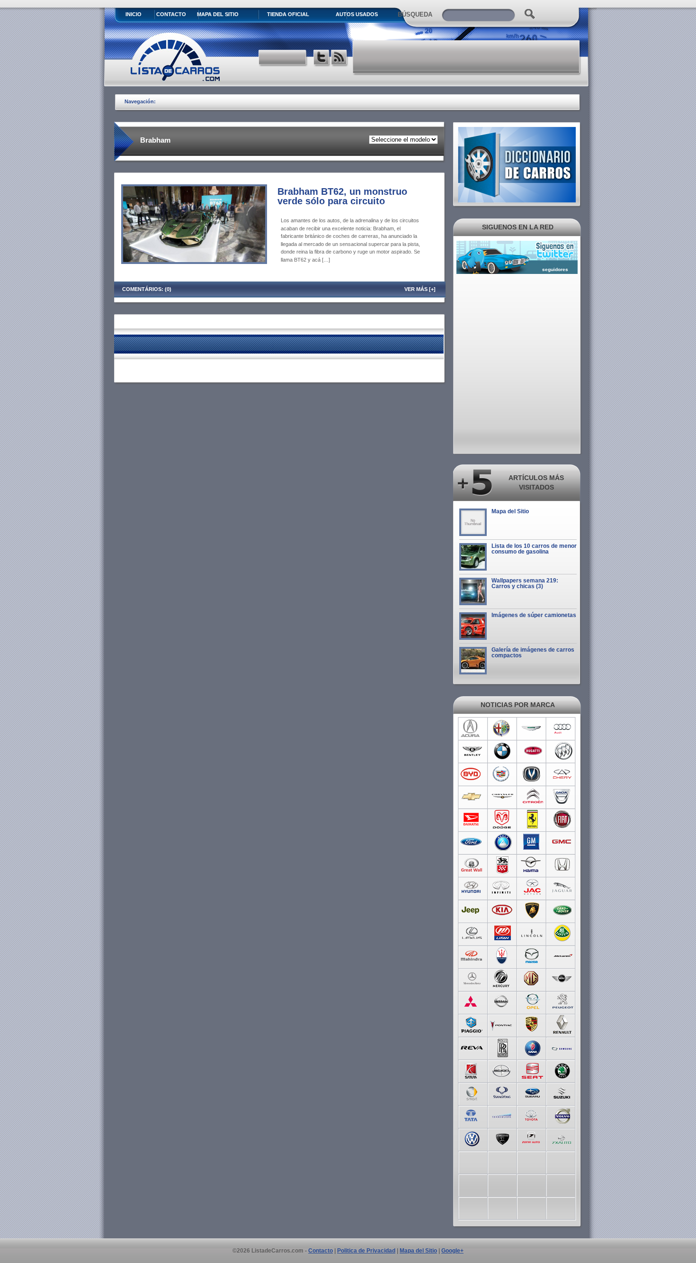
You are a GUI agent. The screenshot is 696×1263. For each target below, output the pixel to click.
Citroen (532, 796)
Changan (532, 774)
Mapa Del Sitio (218, 14)
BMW (502, 751)
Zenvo (502, 1138)
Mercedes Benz (472, 978)
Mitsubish (472, 1001)
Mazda (532, 956)
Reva (472, 1047)
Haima (532, 865)
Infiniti (502, 887)
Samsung (563, 1047)
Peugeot (563, 1001)
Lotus (563, 933)
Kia (502, 910)
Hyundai (472, 887)
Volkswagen (472, 1138)
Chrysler (502, 796)
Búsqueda (415, 14)
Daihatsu (472, 819)
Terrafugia (502, 1115)
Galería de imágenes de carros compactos (532, 652)
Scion (502, 1069)
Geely (502, 842)
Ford (472, 842)
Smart (472, 1092)
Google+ (452, 1250)
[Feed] (339, 58)
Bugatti (532, 751)
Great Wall (472, 865)
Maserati (502, 956)
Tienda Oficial (288, 14)
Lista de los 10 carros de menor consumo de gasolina (534, 549)
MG (532, 978)
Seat (532, 1069)
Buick (563, 751)
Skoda (563, 1069)
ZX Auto (563, 1138)
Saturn (472, 1069)
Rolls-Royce (502, 1047)
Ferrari (532, 819)
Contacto (171, 14)
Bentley (472, 751)
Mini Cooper (563, 978)
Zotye (532, 1138)
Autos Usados (357, 14)
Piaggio (472, 1024)
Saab (532, 1047)
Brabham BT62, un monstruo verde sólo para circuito (342, 196)
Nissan (502, 1001)
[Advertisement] (467, 57)
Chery (563, 774)
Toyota (532, 1115)
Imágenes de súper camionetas (533, 615)
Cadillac (502, 774)
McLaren (563, 956)
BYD (472, 774)
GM (532, 842)
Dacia (563, 796)
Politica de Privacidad (366, 1250)
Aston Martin (532, 728)
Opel (532, 1001)
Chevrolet (472, 796)
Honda (563, 865)
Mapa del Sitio (510, 511)
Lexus (472, 933)
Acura (472, 728)
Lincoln (532, 933)
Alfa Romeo (502, 728)
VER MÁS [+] (420, 289)
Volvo (563, 1115)
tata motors (472, 1115)
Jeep (472, 910)
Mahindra (472, 956)
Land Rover (563, 910)
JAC (532, 887)
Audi (563, 728)
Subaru (532, 1092)
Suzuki (563, 1092)
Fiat (563, 819)
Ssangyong (502, 1092)
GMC (563, 842)
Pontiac (502, 1024)
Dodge (502, 819)
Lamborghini (532, 910)
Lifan (502, 933)
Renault (563, 1024)
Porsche (532, 1024)
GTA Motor (502, 865)
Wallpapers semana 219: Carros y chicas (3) (524, 583)
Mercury (502, 978)
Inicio (133, 14)
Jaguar (563, 887)
